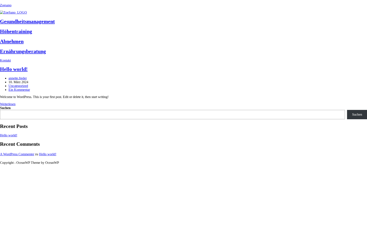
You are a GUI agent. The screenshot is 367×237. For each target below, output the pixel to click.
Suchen (5, 108)
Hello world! (14, 69)
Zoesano (5, 5)
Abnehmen (12, 41)
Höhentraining (16, 31)
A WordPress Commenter (17, 154)
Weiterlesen (8, 104)
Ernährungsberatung (23, 51)
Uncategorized (18, 86)
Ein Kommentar (19, 89)
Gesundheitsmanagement (27, 21)
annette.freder (17, 78)
